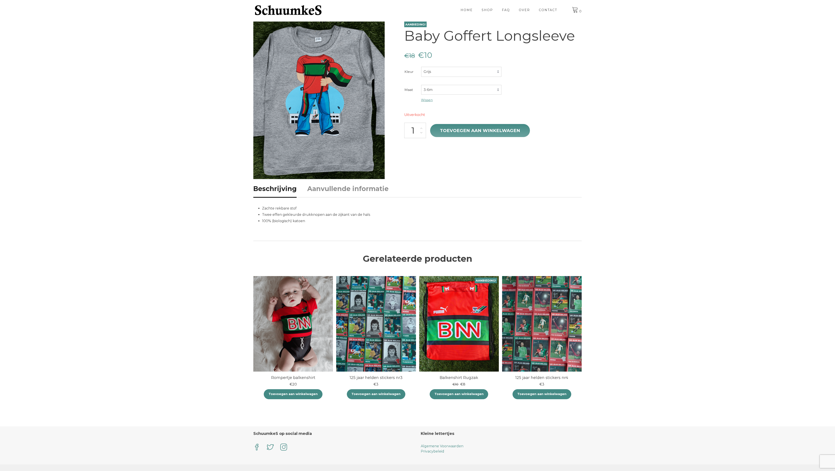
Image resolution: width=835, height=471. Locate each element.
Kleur (408, 72)
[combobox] (461, 72)
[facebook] (256, 448)
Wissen (427, 100)
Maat (408, 90)
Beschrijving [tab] (275, 189)
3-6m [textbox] (428, 90)
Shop (487, 10)
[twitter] (270, 448)
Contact (548, 10)
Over (524, 10)
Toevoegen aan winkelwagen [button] (293, 394)
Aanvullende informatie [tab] (348, 189)
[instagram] (283, 448)
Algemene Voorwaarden (442, 446)
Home (467, 10)
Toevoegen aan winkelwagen (480, 130)
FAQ (506, 10)
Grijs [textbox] (427, 72)
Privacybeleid (432, 451)
